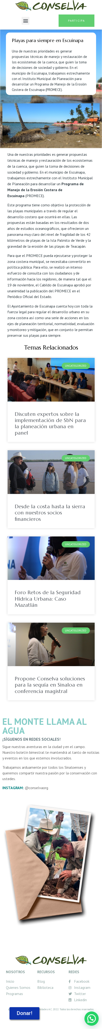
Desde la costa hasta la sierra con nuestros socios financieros (50, 512)
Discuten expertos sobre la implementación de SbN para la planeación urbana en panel (50, 423)
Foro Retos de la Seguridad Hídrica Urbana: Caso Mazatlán (48, 598)
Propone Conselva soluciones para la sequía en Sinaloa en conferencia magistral (50, 684)
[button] (25, 21)
